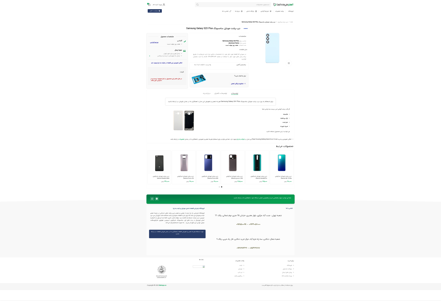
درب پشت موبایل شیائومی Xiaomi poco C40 (234, 177)
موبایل (240, 269)
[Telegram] (157, 199)
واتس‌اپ (208, 65)
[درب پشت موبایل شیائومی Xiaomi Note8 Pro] (257, 162)
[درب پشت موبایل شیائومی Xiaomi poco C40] (232, 162)
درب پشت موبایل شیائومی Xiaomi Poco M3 (210, 177)
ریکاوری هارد (238, 276)
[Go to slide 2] (219, 186)
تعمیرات (181, 139)
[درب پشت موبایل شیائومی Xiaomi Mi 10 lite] (281, 162)
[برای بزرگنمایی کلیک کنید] (289, 63)
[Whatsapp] (152, 199)
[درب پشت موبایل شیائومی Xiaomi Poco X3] (183, 162)
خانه (291, 22)
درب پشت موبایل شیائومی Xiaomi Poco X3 (185, 177)
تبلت (240, 265)
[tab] (234, 93)
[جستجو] (197, 4)
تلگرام (202, 65)
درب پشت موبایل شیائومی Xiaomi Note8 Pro (259, 177)
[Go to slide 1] (221, 186)
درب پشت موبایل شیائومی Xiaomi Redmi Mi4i (161, 177)
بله (195, 65)
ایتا (198, 65)
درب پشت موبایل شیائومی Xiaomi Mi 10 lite (283, 177)
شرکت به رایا (241, 139)
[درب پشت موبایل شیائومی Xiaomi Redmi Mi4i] (159, 162)
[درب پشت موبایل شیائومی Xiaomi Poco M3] (208, 162)
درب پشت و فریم (283, 22)
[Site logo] (283, 5)
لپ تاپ (240, 272)
